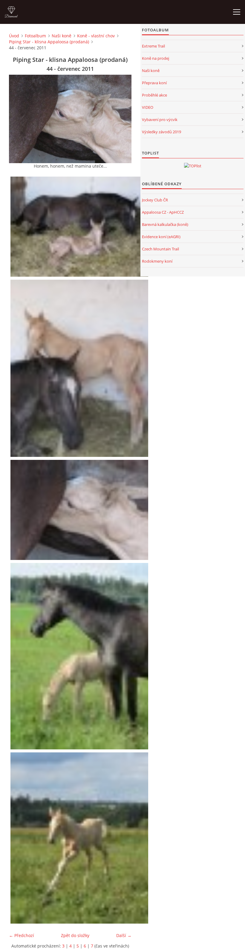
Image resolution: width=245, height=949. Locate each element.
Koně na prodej (155, 58)
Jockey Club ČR (155, 200)
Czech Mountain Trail (160, 249)
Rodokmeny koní (157, 261)
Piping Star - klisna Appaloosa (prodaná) (49, 42)
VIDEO (147, 107)
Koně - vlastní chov (96, 36)
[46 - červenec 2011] (80, 838)
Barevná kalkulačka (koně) (165, 224)
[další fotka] (121, 119)
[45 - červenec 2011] (80, 656)
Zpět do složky (75, 935)
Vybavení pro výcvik (159, 119)
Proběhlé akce (154, 95)
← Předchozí (21, 935)
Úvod (14, 36)
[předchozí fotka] (18, 119)
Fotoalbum (35, 36)
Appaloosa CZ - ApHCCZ (163, 212)
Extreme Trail (153, 46)
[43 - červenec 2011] (80, 368)
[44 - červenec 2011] (80, 510)
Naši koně (61, 36)
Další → (123, 935)
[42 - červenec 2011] (80, 227)
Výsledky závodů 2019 (161, 131)
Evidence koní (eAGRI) (161, 236)
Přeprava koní (154, 82)
